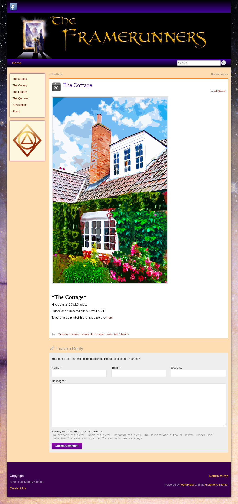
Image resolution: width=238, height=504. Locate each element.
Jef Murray (220, 90)
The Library (20, 92)
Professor (100, 334)
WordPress (187, 484)
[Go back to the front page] (119, 36)
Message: (59, 381)
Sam (115, 334)
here (110, 317)
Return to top (218, 476)
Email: (116, 367)
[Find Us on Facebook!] (13, 6)
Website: (176, 367)
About (16, 111)
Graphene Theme (216, 484)
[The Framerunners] (27, 156)
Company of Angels (68, 334)
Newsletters (20, 105)
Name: (57, 367)
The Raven (57, 74)
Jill (91, 334)
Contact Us (18, 488)
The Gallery (20, 85)
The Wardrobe (218, 74)
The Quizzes (20, 98)
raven (109, 334)
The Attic (124, 334)
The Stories (20, 79)
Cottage (85, 334)
